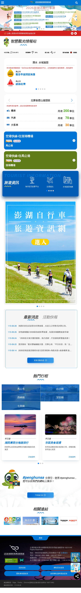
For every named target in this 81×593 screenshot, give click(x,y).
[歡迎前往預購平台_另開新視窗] (75, 567)
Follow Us (39, 495)
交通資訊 (64, 552)
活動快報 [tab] (50, 316)
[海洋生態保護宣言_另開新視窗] (75, 557)
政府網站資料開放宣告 (58, 573)
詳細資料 (31, 457)
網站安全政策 (59, 567)
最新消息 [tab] (31, 316)
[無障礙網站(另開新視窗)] (11, 560)
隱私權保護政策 (22, 573)
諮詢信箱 (22, 567)
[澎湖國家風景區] (40, 3)
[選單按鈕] (2, 2)
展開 (40, 538)
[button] (37, 28)
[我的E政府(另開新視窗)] (21, 560)
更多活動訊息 (39, 360)
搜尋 (76, 2)
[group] (12, 521)
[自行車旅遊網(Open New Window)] (40, 252)
